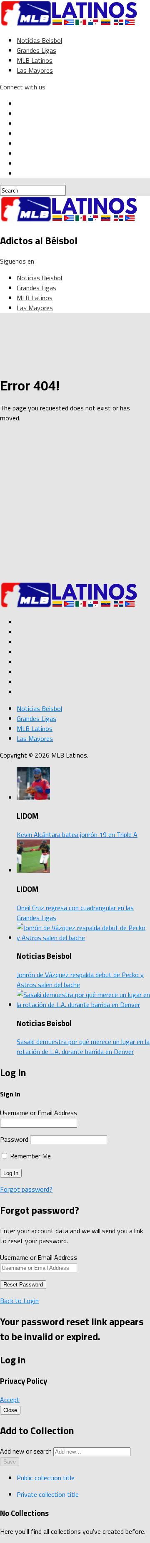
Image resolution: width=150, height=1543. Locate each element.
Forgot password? (26, 1189)
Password (14, 1139)
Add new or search (26, 1451)
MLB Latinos (34, 60)
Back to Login (19, 1301)
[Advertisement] (75, 504)
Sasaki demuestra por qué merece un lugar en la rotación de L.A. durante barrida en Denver (83, 1047)
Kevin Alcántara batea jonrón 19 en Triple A (77, 834)
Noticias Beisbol (39, 40)
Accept (10, 1400)
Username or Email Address (38, 1113)
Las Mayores (35, 70)
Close (10, 1410)
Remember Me (29, 1156)
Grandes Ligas (36, 50)
